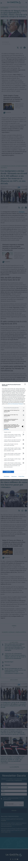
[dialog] (14, 430)
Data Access (14, 476)
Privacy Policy (21, 476)
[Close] (25, 384)
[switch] (23, 410)
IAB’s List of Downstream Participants (15, 403)
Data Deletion (6, 476)
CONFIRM (8, 471)
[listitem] (14, 407)
